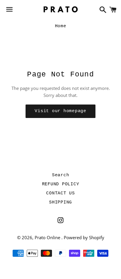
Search (60, 175)
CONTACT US (60, 193)
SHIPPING (60, 202)
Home (60, 26)
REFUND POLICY (60, 184)
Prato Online (48, 237)
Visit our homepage (60, 111)
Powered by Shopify (84, 237)
